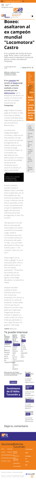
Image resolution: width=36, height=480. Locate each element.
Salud (8, 461)
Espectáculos (11, 455)
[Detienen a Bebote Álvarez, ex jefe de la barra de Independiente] (7, 344)
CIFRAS (27, 374)
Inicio (2, 449)
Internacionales (11, 458)
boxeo (15, 83)
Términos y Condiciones (6, 472)
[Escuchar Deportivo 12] (32, 16)
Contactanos (29, 449)
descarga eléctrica (15, 459)
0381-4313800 (20, 477)
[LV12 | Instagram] (28, 438)
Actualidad (4, 455)
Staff (26, 452)
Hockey (28, 414)
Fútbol (23, 341)
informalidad (17, 466)
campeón (12, 80)
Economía (4, 461)
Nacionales (4, 458)
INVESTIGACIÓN (8, 342)
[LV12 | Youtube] (31, 438)
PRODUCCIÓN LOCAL (29, 387)
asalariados (16, 463)
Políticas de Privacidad (18, 472)
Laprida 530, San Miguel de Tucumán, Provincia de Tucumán (12, 476)
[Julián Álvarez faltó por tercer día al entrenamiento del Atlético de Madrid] (15, 347)
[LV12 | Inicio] (34, 444)
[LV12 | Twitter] (31, 435)
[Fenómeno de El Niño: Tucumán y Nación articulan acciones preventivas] (13, 378)
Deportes (9, 452)
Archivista (16, 456)
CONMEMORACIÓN (30, 401)
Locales (3, 452)
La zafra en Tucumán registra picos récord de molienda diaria (29, 383)
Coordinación (13, 382)
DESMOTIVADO (17, 345)
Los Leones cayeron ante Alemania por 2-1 (29, 420)
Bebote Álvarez (15, 452)
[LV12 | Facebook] (28, 435)
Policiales (9, 449)
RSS (26, 465)
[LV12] (4, 437)
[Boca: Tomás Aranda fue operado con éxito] (24, 343)
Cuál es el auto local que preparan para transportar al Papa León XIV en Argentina (29, 396)
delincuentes (9, 93)
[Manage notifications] (32, 476)
